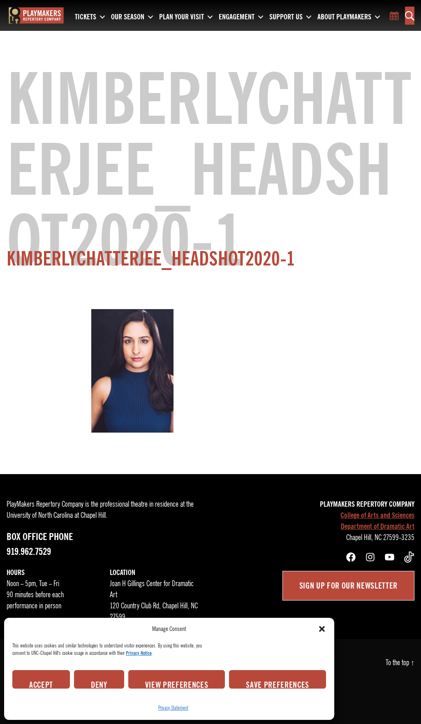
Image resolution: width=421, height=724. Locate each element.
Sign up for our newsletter (348, 585)
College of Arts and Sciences (377, 515)
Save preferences (277, 684)
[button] (322, 629)
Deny (99, 684)
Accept (41, 684)
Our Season (127, 17)
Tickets (85, 17)
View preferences (176, 684)
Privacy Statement (173, 708)
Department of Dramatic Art (377, 526)
